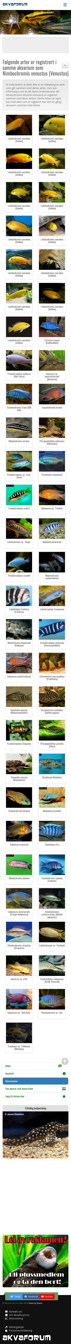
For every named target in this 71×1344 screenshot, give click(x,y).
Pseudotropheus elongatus (19, 743)
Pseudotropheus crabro (19, 508)
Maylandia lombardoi (52, 542)
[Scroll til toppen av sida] (65, 1061)
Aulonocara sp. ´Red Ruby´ (19, 1012)
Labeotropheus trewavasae (52, 609)
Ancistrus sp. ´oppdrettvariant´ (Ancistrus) (52, 376)
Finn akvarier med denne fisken (19, 1088)
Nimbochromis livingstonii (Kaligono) (19, 644)
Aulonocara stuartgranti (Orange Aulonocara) (19, 913)
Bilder (8, 1066)
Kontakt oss (15, 1311)
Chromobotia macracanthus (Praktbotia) (51, 678)
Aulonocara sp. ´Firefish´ (52, 508)
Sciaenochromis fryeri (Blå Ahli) (19, 409)
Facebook (33, 1296)
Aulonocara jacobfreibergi (19, 676)
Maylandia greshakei (52, 811)
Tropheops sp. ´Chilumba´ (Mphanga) (19, 1047)
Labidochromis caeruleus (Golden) (19, 140)
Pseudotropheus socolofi (19, 575)
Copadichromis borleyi (52, 407)
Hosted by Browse (35, 1303)
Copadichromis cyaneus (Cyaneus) (52, 879)
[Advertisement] (35, 1196)
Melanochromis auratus (19, 441)
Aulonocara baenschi (19, 844)
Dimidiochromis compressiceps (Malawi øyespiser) (52, 914)
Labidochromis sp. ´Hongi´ (19, 542)
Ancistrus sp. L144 (19, 979)
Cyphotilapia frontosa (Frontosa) (19, 610)
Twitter (17, 1296)
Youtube (48, 1296)
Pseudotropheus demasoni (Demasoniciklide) (52, 644)
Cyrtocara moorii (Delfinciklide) (52, 341)
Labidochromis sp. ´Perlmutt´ (52, 946)
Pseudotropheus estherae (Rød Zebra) (19, 375)
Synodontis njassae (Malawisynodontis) (19, 711)
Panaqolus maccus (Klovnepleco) (19, 778)
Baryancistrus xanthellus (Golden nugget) (52, 711)
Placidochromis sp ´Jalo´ (52, 1012)
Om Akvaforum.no (18, 1315)
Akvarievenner (11, 1081)
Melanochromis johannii (19, 878)
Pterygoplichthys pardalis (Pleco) (52, 745)
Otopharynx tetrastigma (19, 811)
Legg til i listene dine (14, 1096)
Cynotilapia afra (52, 844)
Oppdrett (9, 1073)
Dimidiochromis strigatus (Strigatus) (19, 946)
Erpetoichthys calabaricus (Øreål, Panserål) (52, 980)
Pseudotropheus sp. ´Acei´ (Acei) (19, 476)
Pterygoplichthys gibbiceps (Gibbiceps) (52, 442)
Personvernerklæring (20, 1330)
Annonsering (15, 1318)
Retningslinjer (16, 1327)
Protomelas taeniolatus (52, 474)
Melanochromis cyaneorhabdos (52, 577)
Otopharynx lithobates (52, 777)
